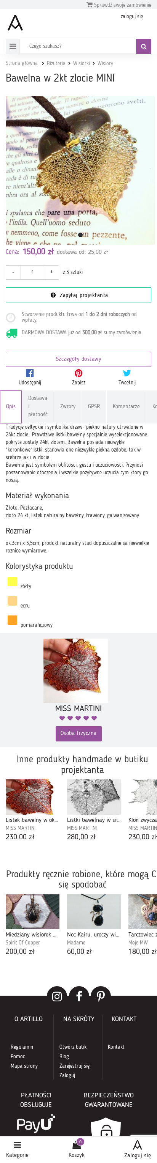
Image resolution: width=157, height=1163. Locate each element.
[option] (32, 811)
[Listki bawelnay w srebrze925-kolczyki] (94, 796)
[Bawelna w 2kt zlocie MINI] (80, 170)
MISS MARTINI (20, 828)
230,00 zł (20, 837)
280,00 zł (81, 837)
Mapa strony (24, 1066)
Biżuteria (56, 63)
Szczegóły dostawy (78, 359)
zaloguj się (132, 16)
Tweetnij (127, 383)
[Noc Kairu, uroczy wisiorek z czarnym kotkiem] (94, 911)
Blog (64, 1056)
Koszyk (77, 1155)
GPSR (94, 407)
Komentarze (126, 407)
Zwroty (67, 407)
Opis (11, 407)
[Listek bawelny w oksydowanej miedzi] (32, 796)
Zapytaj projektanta (83, 296)
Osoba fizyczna (79, 734)
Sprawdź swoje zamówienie (122, 5)
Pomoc (18, 1056)
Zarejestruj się (74, 1066)
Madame (76, 943)
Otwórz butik (73, 1047)
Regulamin (22, 1047)
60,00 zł (79, 952)
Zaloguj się (137, 1156)
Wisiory (105, 63)
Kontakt (116, 1047)
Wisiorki (81, 63)
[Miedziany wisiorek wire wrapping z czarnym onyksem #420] (32, 911)
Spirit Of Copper (23, 943)
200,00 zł (20, 952)
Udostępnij (30, 383)
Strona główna (22, 63)
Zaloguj (67, 1075)
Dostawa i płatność (38, 407)
